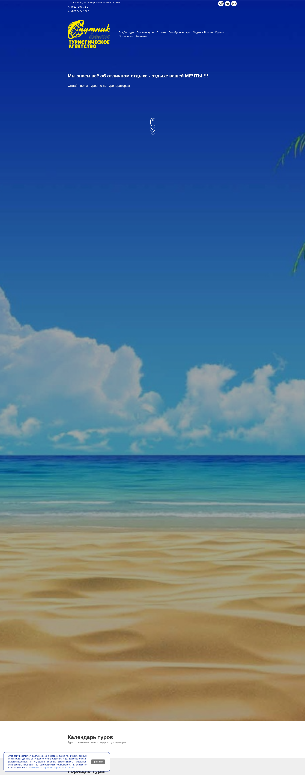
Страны (161, 32)
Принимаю (98, 762)
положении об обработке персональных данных (52, 767)
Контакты (141, 36)
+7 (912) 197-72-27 (79, 6)
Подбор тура (126, 32)
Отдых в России (203, 32)
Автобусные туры (179, 32)
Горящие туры (145, 32)
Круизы (219, 32)
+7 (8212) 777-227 (78, 11)
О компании (126, 36)
